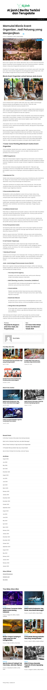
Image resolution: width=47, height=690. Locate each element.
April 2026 (5, 468)
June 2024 (5, 517)
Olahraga (5, 661)
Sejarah (26, 661)
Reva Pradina (20, 36)
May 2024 (5, 520)
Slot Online (5, 579)
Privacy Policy (6, 682)
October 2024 (6, 504)
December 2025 (6, 471)
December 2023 (6, 536)
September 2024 (6, 507)
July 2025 (5, 478)
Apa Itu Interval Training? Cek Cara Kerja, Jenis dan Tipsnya (16, 451)
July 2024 (5, 514)
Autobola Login (6, 576)
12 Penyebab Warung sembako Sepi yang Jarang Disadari (12, 361)
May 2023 (5, 553)
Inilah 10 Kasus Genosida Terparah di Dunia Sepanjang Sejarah (33, 402)
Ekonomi (26, 635)
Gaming (4, 606)
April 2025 (5, 484)
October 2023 (6, 543)
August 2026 (5, 458)
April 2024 (5, 523)
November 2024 (6, 501)
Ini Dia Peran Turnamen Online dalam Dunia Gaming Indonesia (16, 438)
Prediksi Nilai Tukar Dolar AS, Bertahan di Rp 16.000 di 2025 (32, 361)
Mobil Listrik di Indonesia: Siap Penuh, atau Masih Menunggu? (11, 402)
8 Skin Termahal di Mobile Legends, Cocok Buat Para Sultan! (12, 420)
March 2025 (5, 488)
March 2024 (5, 527)
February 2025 (6, 491)
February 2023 (6, 556)
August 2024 (5, 510)
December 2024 (6, 497)
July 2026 (5, 462)
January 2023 (6, 559)
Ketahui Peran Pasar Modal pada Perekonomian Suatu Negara (12, 379)
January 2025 (6, 494)
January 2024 (6, 533)
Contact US (12, 682)
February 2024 (6, 530)
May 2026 (5, 465)
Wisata (4, 635)
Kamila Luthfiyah (40, 641)
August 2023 (5, 549)
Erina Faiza (17, 642)
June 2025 (5, 481)
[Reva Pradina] (8, 338)
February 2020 (6, 562)
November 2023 (6, 540)
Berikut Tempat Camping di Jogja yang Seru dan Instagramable (16, 444)
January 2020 (6, 566)
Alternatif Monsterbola (8, 574)
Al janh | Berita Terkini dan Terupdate (23, 12)
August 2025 (5, 475)
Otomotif (26, 606)
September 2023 (6, 546)
